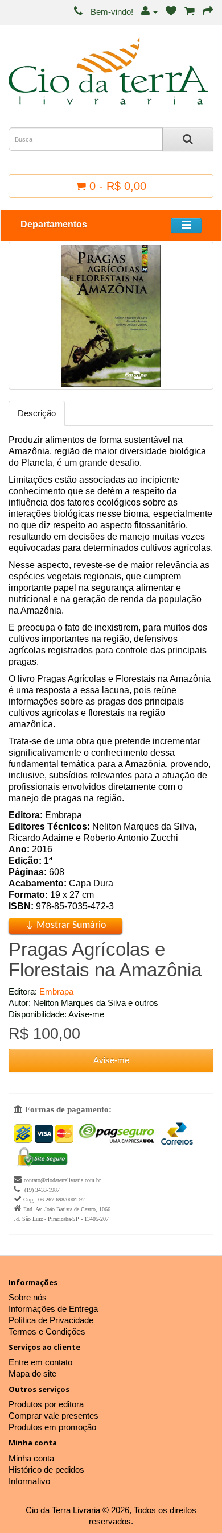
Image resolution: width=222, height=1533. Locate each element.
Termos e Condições (47, 1331)
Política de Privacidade (51, 1320)
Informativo (29, 1481)
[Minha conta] (149, 11)
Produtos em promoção (52, 1427)
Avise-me (111, 1060)
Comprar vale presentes (53, 1415)
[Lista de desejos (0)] (171, 11)
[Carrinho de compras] (189, 11)
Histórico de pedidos (46, 1469)
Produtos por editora (46, 1404)
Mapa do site (32, 1373)
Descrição (37, 413)
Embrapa (56, 991)
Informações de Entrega (53, 1309)
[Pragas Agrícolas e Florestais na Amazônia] (111, 316)
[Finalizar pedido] (208, 11)
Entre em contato (40, 1362)
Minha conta (31, 1458)
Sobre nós (28, 1297)
